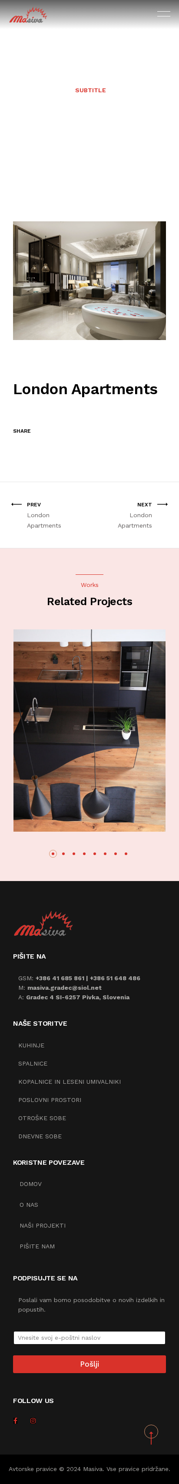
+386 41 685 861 (60, 978)
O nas (29, 1204)
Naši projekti (43, 1225)
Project (90, 138)
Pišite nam (37, 1246)
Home (64, 138)
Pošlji (89, 1364)
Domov (31, 1183)
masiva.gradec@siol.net (64, 987)
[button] (53, 853)
